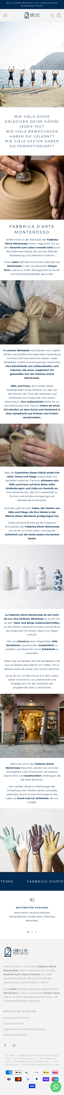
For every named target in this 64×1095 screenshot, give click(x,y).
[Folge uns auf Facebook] (5, 1045)
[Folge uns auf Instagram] (14, 1045)
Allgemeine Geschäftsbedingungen (24, 1029)
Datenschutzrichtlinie (16, 1017)
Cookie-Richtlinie (13, 1023)
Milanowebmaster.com (44, 1065)
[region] (32, 912)
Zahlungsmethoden (15, 1034)
